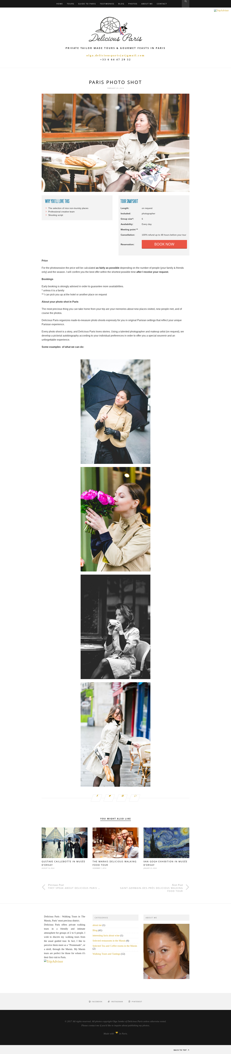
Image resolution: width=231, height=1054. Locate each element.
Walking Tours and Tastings (106, 954)
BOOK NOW (164, 244)
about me (97, 925)
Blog (121, 4)
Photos (132, 4)
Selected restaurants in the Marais (109, 940)
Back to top (180, 1050)
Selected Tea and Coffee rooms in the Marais (115, 946)
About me (147, 4)
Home (59, 4)
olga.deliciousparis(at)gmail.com (115, 55)
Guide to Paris (87, 4)
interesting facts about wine (106, 935)
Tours (70, 4)
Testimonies (107, 4)
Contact (162, 4)
